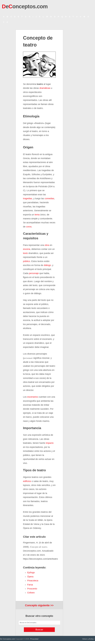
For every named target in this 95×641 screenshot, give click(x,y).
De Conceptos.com (7, 639)
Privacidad (34, 639)
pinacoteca (32, 580)
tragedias (27, 198)
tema (37, 214)
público (26, 261)
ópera (30, 576)
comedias (49, 198)
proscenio (32, 588)
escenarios (32, 397)
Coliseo (31, 592)
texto (25, 253)
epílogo (31, 572)
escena (26, 249)
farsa (30, 584)
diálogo (47, 265)
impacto (50, 443)
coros (28, 226)
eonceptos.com (25, 6)
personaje (34, 273)
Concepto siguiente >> (39, 605)
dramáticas (44, 88)
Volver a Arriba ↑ (88, 639)
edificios (27, 481)
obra (47, 245)
